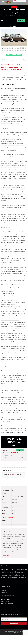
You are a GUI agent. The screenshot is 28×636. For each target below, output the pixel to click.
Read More (6, 555)
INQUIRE (21, 20)
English (16, 0)
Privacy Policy (5, 601)
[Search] (24, 2)
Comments (5, 464)
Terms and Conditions (7, 603)
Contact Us (4, 592)
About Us (3, 590)
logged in (13, 474)
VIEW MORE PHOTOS (14, 55)
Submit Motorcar (5, 599)
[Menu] (3, 2)
